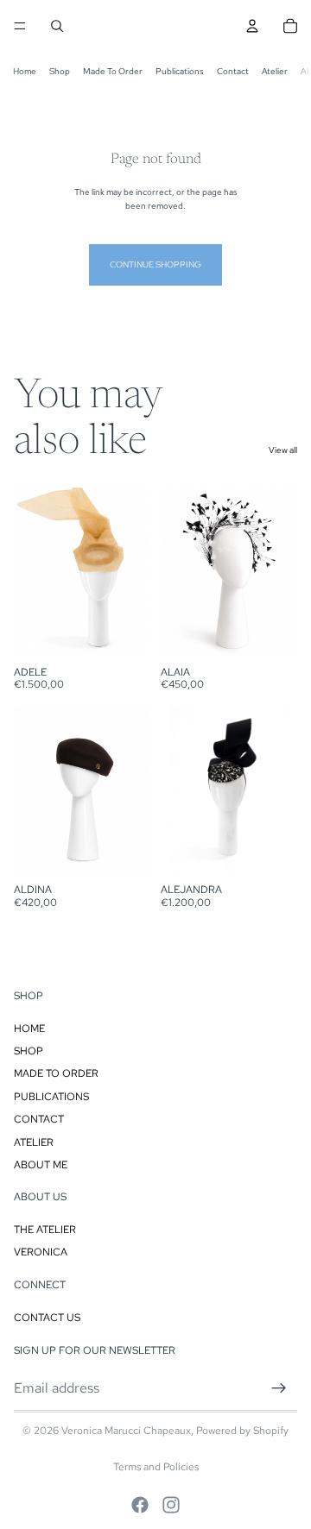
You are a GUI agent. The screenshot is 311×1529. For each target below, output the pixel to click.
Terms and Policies (156, 1467)
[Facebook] (140, 1504)
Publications (180, 71)
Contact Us (47, 1318)
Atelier (275, 71)
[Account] (252, 26)
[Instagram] (171, 1504)
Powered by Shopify (242, 1431)
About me (40, 1165)
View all (283, 450)
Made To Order (113, 71)
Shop (59, 71)
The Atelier (45, 1229)
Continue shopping (155, 264)
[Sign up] (279, 1388)
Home (24, 71)
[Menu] (20, 26)
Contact (233, 71)
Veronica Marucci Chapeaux (126, 1431)
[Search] (57, 26)
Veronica (40, 1253)
